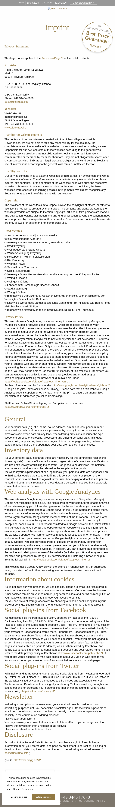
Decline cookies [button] (19, 797)
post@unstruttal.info (16, 101)
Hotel (39, 14)
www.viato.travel (14, 127)
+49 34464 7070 (75, 797)
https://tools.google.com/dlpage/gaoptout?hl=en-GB (35, 381)
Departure (47, 2)
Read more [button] (28, 789)
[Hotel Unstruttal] (57, 8)
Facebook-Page (50, 58)
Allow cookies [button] (43, 797)
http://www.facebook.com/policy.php (79, 653)
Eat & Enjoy (56, 14)
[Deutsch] (81, 14)
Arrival (21, 2)
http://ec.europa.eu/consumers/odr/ (25, 406)
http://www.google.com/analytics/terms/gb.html (79, 385)
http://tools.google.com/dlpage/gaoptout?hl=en (59, 559)
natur (73, 14)
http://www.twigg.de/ (26, 760)
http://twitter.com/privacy (37, 691)
